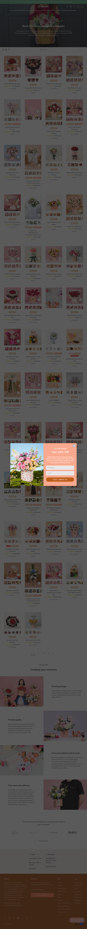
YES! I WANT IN (60, 480)
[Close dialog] (74, 445)
